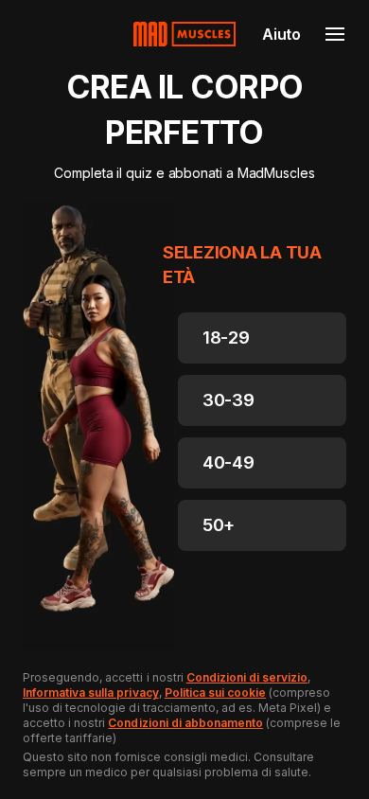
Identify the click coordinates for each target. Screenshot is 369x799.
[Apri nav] (335, 34)
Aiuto (281, 34)
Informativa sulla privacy (91, 692)
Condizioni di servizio (247, 677)
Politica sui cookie (215, 692)
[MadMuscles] (184, 34)
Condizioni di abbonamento (185, 723)
